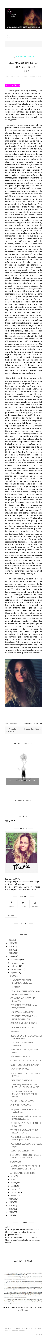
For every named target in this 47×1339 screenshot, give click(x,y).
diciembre (15, 959)
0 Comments (12, 723)
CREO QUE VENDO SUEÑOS (23, 1023)
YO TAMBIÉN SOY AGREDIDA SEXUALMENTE (24, 1131)
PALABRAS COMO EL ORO (22, 1027)
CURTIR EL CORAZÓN (20, 1105)
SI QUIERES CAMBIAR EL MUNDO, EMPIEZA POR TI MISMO (23, 1094)
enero (13, 1195)
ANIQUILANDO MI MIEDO (22, 1173)
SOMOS (14, 976)
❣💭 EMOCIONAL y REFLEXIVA (23, 57)
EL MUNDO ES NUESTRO (22, 1150)
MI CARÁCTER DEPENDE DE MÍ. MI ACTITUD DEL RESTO (25, 1167)
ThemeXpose (26, 1328)
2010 (10, 1215)
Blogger (24, 1310)
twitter (23, 906)
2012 (10, 1212)
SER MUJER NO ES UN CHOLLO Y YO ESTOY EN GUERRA (25, 1156)
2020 (10, 946)
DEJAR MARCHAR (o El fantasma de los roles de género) (25, 992)
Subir (38, 1334)
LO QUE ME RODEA (19, 1069)
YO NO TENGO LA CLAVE (22, 1101)
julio (13, 1176)
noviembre (16, 963)
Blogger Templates (17, 1331)
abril (13, 1186)
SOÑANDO (15, 1162)
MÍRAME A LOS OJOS (20, 1056)
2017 (10, 956)
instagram (35, 906)
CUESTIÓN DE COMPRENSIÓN (24, 1065)
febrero (14, 1192)
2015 (10, 1202)
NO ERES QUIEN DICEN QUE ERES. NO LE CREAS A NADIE (24, 1085)
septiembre (16, 969)
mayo (13, 1182)
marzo (13, 1189)
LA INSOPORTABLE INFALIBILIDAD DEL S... (22, 781)
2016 (10, 1199)
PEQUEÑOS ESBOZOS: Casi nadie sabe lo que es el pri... (25, 1138)
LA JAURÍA (15, 987)
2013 (10, 1208)
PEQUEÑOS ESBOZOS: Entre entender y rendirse (23, 1017)
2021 (10, 943)
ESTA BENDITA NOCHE (21, 1080)
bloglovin (11, 915)
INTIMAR (14, 1031)
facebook (11, 906)
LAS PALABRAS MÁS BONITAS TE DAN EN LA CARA (25, 1117)
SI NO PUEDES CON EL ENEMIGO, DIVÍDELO (21, 981)
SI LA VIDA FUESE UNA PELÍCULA (25, 1060)
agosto (14, 972)
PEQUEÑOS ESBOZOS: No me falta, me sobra (23, 1006)
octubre (14, 966)
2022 (10, 940)
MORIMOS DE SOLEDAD (22, 1012)
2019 (10, 949)
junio (13, 1179)
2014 (10, 1205)
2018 (10, 953)
